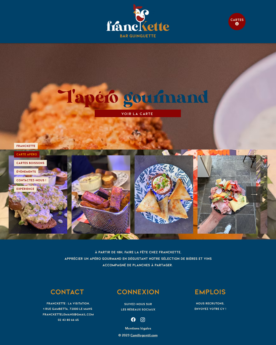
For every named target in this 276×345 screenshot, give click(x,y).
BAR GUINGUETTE (138, 35)
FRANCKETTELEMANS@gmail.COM (68, 314)
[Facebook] (133, 320)
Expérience (25, 189)
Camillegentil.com (144, 335)
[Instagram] (143, 320)
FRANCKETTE (25, 146)
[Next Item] (254, 194)
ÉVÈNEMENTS (26, 171)
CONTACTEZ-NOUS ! (31, 180)
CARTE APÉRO (26, 154)
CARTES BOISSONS (30, 163)
